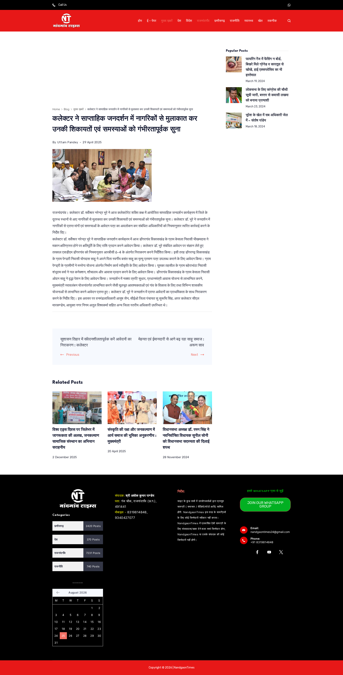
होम (140, 21)
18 (63, 628)
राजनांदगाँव (203, 21)
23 (99, 628)
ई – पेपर (151, 21)
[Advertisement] (132, 75)
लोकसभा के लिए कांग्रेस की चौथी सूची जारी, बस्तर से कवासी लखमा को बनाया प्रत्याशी (267, 95)
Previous (72, 355)
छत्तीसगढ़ (219, 21)
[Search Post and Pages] (289, 20)
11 (63, 621)
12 (70, 621)
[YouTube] (269, 552)
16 (99, 621)
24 (56, 635)
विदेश (189, 21)
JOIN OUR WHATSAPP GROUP (265, 505)
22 (92, 628)
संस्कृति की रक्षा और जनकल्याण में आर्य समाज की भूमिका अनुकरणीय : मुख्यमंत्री (132, 436)
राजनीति (234, 21)
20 (78, 628)
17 (56, 628)
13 (77, 621)
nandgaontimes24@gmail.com (270, 531)
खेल (260, 21)
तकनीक (272, 21)
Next (194, 355)
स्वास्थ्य (248, 21)
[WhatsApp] (289, 5)
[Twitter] (281, 552)
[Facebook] (257, 552)
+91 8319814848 (262, 542)
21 (85, 628)
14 (85, 621)
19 (70, 628)
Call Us (62, 5)
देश (179, 21)
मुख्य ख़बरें (166, 21)
